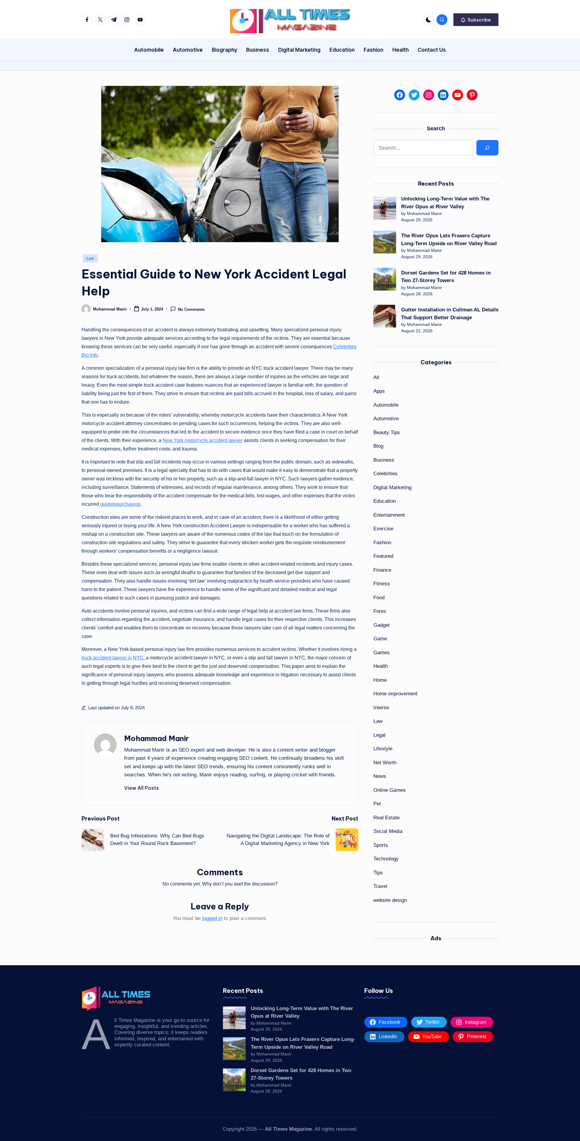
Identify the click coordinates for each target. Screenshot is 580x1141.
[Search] (487, 147)
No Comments (191, 309)
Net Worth (384, 763)
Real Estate (386, 818)
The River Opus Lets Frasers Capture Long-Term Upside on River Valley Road (449, 239)
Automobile (385, 405)
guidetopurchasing (120, 504)
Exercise (383, 528)
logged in (212, 918)
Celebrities (385, 473)
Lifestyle (382, 749)
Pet (377, 804)
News (379, 776)
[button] (475, 19)
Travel (380, 886)
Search (436, 128)
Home (380, 680)
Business (383, 460)
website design (390, 900)
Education (384, 501)
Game (380, 639)
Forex (379, 611)
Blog (378, 446)
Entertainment (389, 515)
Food (379, 597)
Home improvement (395, 694)
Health (380, 666)
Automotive (386, 418)
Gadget (381, 625)
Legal (379, 735)
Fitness (381, 584)
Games (381, 652)
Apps (379, 391)
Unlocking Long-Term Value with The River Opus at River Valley (445, 203)
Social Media (387, 831)
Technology (386, 859)
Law (90, 258)
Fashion (382, 542)
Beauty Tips (386, 432)
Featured (383, 556)
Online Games (389, 790)
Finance (382, 570)
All (376, 377)
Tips (378, 873)
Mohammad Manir (156, 738)
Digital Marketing (392, 487)
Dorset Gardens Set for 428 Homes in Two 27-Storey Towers (446, 277)
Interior (381, 707)
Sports (380, 845)
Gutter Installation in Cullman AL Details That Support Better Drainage (449, 313)
